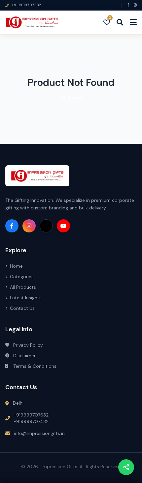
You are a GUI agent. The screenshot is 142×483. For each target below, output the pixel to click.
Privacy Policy (28, 345)
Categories (22, 277)
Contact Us (22, 308)
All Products (23, 287)
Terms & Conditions (34, 366)
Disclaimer (24, 356)
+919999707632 (31, 415)
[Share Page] (126, 467)
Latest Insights (26, 298)
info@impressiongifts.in (39, 433)
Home (16, 266)
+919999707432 (31, 421)
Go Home (71, 97)
